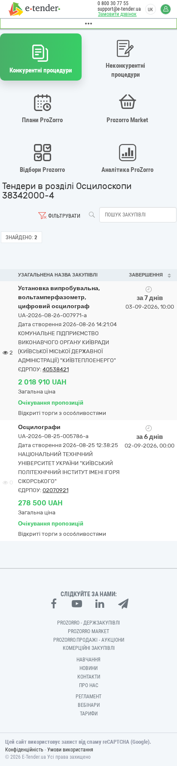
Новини (88, 668)
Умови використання (70, 750)
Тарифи (89, 714)
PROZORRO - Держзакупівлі (88, 623)
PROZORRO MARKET (88, 631)
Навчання (88, 660)
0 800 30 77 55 (113, 3)
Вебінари (89, 705)
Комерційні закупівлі (89, 648)
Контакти (88, 677)
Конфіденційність (24, 750)
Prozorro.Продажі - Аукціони (88, 640)
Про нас (88, 685)
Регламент (88, 697)
